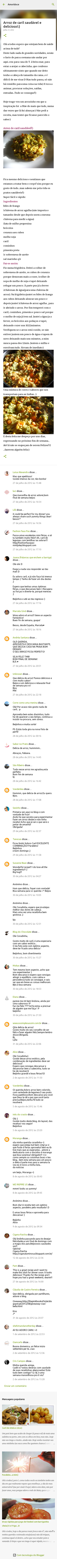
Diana (16, 997)
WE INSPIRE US (20, 1184)
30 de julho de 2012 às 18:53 (27, 989)
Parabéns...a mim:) (10, 1475)
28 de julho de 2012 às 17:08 (27, 800)
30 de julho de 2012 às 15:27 (27, 957)
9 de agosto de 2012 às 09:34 (27, 1226)
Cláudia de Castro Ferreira (26, 1289)
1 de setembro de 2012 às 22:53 (29, 1334)
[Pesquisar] (53, 4)
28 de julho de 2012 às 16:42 (27, 781)
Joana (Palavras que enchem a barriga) (32, 557)
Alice (15, 1052)
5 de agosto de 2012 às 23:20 (27, 1130)
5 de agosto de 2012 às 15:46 (27, 1106)
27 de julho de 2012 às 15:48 (27, 483)
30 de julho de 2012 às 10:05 (27, 895)
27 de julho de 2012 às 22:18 (27, 694)
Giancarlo (17, 1342)
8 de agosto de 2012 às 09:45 (27, 1193)
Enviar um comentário (15, 1386)
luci (14, 491)
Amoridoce (13, 4)
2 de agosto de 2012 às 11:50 (27, 1077)
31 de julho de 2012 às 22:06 (27, 1044)
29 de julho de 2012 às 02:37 (27, 831)
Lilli (14, 510)
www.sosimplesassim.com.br (27, 1023)
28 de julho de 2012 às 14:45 (27, 757)
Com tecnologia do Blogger (30, 1555)
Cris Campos (19, 1361)
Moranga (17, 1138)
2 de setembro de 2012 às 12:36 (29, 1353)
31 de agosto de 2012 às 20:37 (28, 1318)
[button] (5, 35)
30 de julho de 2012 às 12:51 (27, 924)
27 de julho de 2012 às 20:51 (27, 666)
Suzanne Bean (20, 863)
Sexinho (17, 808)
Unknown (17, 674)
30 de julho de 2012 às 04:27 (27, 876)
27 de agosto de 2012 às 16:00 (28, 1281)
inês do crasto (20, 1114)
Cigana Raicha (20, 1234)
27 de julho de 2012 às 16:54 (27, 502)
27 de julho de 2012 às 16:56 (27, 523)
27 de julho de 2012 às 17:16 (27, 603)
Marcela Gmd (19, 611)
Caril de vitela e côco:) (12, 1428)
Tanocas (17, 839)
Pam (15, 1266)
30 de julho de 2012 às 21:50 (27, 1015)
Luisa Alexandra (21, 472)
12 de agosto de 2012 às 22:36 (28, 1258)
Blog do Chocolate (22, 932)
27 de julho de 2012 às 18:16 (27, 629)
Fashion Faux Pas (21, 531)
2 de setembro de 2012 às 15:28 (29, 1379)
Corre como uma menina (25, 702)
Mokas (16, 965)
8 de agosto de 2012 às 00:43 (27, 1176)
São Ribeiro (18, 765)
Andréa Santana (21, 637)
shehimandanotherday (24, 1326)
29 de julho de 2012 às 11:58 (27, 855)
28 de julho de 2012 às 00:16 (27, 736)
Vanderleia (18, 789)
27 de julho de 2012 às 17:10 (27, 549)
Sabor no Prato (20, 744)
